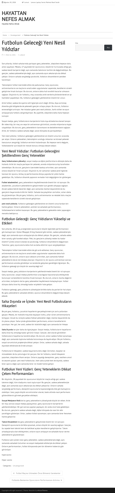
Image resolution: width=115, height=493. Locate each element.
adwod (22, 55)
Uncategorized (18, 466)
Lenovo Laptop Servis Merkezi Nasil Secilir (45, 2)
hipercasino (6, 455)
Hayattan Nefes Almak (18, 16)
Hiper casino (7, 460)
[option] (48, 2)
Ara (76, 43)
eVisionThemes (42, 490)
